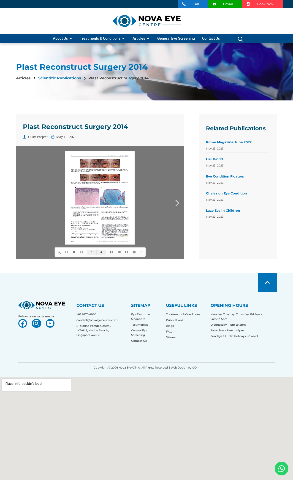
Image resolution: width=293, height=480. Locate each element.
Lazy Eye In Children (223, 210)
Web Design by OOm (185, 367)
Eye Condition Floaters (225, 176)
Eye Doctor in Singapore (140, 317)
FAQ (169, 331)
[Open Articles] (148, 38)
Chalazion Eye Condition (226, 193)
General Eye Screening (139, 333)
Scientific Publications (59, 78)
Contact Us (139, 340)
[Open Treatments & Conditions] (123, 38)
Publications (174, 320)
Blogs (170, 325)
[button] (240, 40)
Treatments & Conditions (183, 314)
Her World (214, 159)
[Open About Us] (71, 38)
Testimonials (139, 324)
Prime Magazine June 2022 (229, 142)
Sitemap (171, 337)
